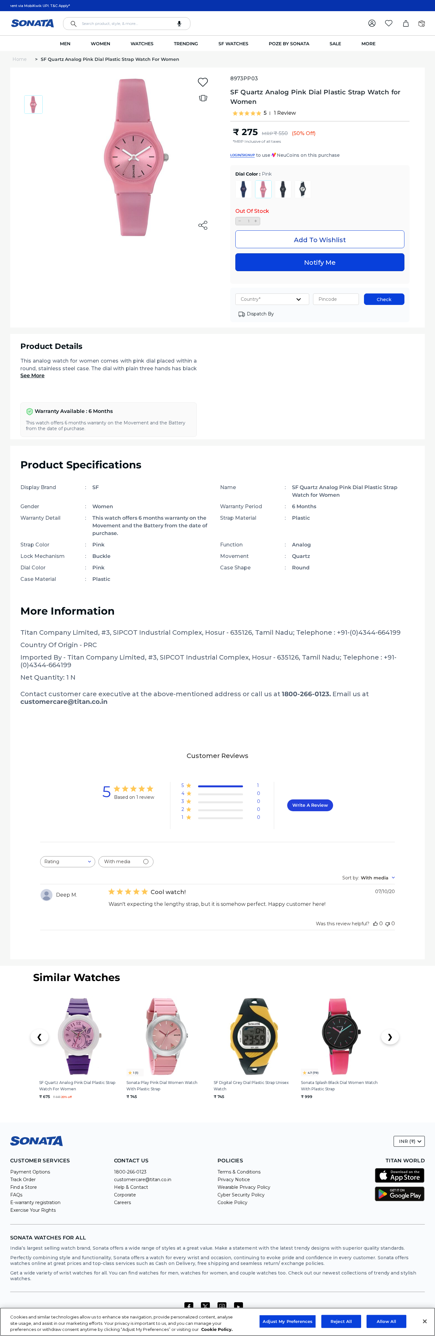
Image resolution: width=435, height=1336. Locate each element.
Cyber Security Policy (241, 1195)
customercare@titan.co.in (142, 1179)
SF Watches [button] (233, 44)
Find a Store (23, 1187)
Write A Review (310, 805)
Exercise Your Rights (33, 1210)
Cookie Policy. (216, 1329)
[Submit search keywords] (73, 23)
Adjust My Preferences (287, 1321)
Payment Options (30, 1172)
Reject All (341, 1321)
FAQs (16, 1195)
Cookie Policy (232, 1202)
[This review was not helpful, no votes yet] (387, 924)
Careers (122, 1202)
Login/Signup (242, 155)
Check (384, 299)
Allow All (386, 1321)
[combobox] (126, 23)
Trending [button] (186, 44)
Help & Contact (131, 1187)
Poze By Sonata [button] (289, 44)
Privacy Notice (234, 1179)
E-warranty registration (35, 1202)
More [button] (368, 44)
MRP (267, 133)
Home (20, 59)
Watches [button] (142, 44)
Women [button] (100, 44)
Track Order (23, 1179)
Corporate (125, 1195)
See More (32, 375)
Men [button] (65, 44)
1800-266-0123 (130, 1172)
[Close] (425, 1321)
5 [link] (265, 113)
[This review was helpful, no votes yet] (375, 924)
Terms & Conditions (239, 1172)
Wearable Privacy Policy (244, 1187)
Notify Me (320, 262)
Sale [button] (335, 44)
